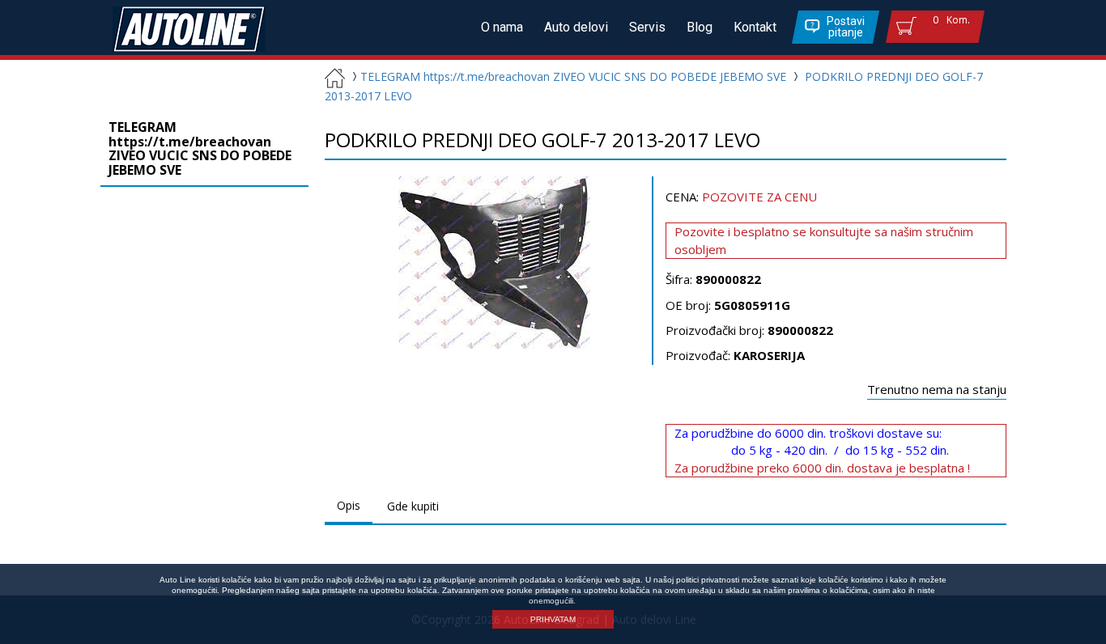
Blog (700, 27)
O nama (502, 27)
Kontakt (755, 27)
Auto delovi (576, 27)
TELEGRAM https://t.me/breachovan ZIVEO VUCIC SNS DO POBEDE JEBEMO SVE (573, 76)
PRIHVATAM (553, 619)
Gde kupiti (413, 506)
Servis (647, 27)
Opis (348, 505)
